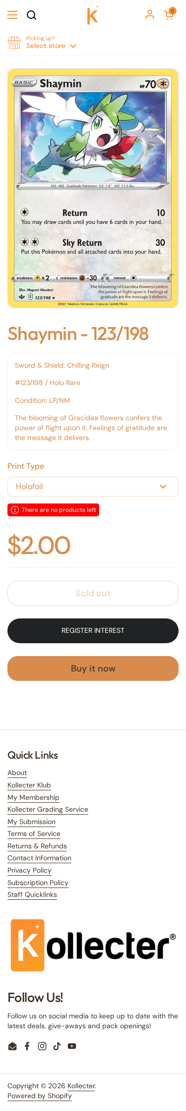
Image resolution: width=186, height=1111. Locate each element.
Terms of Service (34, 833)
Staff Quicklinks (32, 894)
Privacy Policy (29, 870)
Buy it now (93, 668)
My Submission (31, 821)
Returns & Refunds (37, 845)
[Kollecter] (93, 15)
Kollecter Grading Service (47, 809)
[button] (169, 15)
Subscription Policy (37, 882)
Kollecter (81, 1085)
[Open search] (31, 15)
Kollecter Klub (29, 784)
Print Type (25, 466)
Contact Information (39, 857)
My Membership (33, 797)
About (17, 772)
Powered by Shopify (39, 1095)
